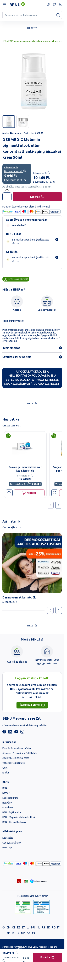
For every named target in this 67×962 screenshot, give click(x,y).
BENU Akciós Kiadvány (14, 822)
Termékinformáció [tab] (13, 320)
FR (33, 933)
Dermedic (15, 133)
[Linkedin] (10, 732)
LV (28, 927)
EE (18, 927)
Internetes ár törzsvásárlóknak (13, 169)
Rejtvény (7, 802)
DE (28, 933)
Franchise (7, 807)
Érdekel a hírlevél (30, 705)
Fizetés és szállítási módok (16, 748)
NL (38, 927)
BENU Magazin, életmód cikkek (18, 817)
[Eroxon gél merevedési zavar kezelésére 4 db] (25, 447)
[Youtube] (16, 732)
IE (13, 933)
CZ (13, 927)
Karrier (5, 793)
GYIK (4, 767)
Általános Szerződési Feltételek (19, 753)
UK (17, 933)
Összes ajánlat (10, 527)
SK (48, 927)
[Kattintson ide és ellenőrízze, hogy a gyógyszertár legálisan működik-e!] (23, 907)
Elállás (5, 772)
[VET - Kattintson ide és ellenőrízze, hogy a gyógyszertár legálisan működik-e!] (41, 907)
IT (58, 927)
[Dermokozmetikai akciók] (32, 563)
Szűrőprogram (10, 797)
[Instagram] (22, 732)
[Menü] (4, 4)
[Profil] (60, 4)
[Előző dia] (50, 610)
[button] (9, 493)
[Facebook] (4, 732)
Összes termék (10, 425)
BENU (5, 788)
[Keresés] (58, 15)
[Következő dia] (58, 610)
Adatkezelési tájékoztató (15, 758)
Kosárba (35, 196)
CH (8, 927)
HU (33, 927)
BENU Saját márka (11, 812)
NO (23, 933)
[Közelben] (48, 4)
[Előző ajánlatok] (50, 505)
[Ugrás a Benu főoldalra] (17, 4)
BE (8, 933)
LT (23, 927)
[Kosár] (54, 4)
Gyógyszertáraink (11, 842)
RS (43, 927)
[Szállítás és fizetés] (8, 864)
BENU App (7, 847)
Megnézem (8, 602)
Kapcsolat (7, 837)
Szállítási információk (16, 356)
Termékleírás (11, 347)
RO (53, 927)
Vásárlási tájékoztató (13, 762)
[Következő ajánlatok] (58, 505)
